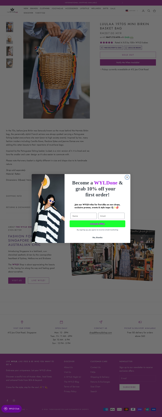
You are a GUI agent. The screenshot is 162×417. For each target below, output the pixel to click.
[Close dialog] (127, 177)
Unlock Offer (97, 224)
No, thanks (98, 237)
